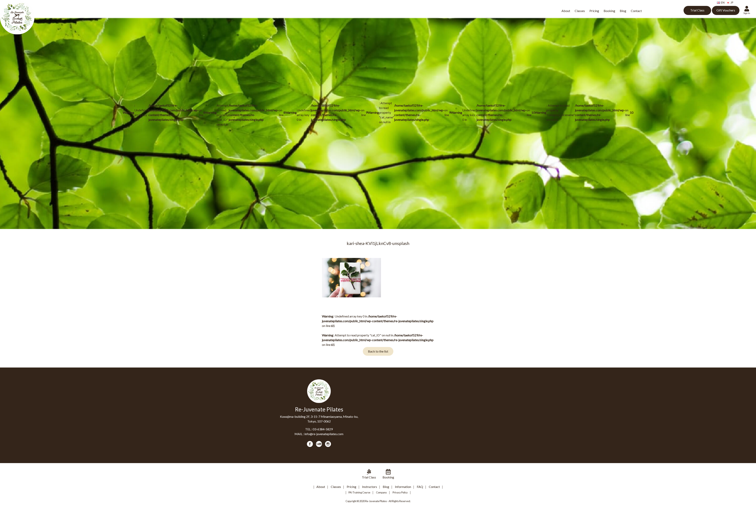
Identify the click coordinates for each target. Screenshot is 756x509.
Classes (580, 11)
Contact (636, 11)
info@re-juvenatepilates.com (323, 434)
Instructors (369, 487)
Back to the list (378, 351)
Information (403, 487)
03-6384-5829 (323, 429)
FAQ (420, 487)
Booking (609, 11)
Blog (623, 11)
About (565, 11)
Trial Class (697, 10)
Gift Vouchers (725, 10)
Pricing (594, 11)
